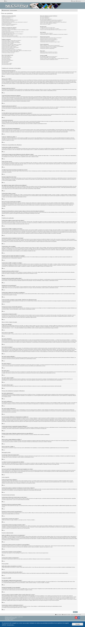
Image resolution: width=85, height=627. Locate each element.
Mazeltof (12, 618)
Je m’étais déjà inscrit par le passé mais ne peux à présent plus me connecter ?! (15, 22)
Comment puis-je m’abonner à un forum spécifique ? (48, 47)
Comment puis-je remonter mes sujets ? (8, 52)
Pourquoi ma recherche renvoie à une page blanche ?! (49, 39)
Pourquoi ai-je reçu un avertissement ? (8, 48)
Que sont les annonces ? (6, 61)
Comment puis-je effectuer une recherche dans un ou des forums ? (51, 37)
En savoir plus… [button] (10, 624)
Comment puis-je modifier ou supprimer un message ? (10, 41)
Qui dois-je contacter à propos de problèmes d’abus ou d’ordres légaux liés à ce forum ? (54, 58)
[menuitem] (5, 1)
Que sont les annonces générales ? (7, 60)
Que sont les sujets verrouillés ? (7, 63)
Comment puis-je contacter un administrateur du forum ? (49, 59)
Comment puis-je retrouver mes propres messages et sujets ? (50, 41)
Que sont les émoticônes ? (6, 58)
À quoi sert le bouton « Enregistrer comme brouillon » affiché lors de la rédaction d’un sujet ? (16, 50)
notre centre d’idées (65, 588)
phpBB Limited (30, 581)
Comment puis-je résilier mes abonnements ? (47, 48)
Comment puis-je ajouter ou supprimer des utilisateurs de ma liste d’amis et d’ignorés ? (54, 34)
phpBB (11, 616)
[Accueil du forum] (33, 6)
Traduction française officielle (9, 617)
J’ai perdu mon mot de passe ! (6, 23)
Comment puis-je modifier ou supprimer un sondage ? (10, 45)
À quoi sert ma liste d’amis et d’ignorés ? (46, 33)
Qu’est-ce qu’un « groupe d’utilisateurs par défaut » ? (48, 23)
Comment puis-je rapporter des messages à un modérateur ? (12, 49)
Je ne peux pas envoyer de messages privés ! (47, 27)
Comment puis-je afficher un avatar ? (8, 34)
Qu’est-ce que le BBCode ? (6, 56)
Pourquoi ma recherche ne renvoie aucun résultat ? (48, 38)
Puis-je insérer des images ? (6, 59)
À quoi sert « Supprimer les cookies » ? (8, 25)
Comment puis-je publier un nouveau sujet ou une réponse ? (11, 40)
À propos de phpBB (40, 582)
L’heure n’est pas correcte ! (6, 30)
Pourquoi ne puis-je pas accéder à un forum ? (9, 46)
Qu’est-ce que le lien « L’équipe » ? (45, 24)
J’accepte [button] (77, 624)
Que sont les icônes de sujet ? (7, 64)
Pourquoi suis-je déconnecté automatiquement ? (9, 24)
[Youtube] (76, 617)
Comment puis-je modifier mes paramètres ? (9, 28)
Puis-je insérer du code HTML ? (7, 57)
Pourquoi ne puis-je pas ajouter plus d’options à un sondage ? (12, 44)
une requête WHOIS (31, 596)
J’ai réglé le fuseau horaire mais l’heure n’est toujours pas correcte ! (13, 31)
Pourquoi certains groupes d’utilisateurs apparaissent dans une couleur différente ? (53, 22)
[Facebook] (79, 617)
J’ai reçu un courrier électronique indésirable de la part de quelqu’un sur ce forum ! (53, 29)
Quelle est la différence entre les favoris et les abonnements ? (50, 45)
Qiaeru (16, 617)
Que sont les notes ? (5, 62)
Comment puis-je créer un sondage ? (8, 43)
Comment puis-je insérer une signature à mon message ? (11, 42)
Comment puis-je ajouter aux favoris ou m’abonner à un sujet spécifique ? (52, 46)
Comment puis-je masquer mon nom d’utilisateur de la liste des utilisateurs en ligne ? (15, 29)
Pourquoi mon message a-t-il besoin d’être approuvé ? (10, 51)
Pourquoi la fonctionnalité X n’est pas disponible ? (48, 57)
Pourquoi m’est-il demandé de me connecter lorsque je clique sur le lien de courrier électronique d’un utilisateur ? (20, 36)
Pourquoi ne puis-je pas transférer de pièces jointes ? (10, 47)
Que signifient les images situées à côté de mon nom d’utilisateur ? (12, 33)
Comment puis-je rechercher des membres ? (47, 40)
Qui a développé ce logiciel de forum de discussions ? (48, 56)
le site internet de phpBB (6, 180)
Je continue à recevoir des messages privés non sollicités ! (49, 28)
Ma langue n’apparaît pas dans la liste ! (8, 32)
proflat (8, 618)
